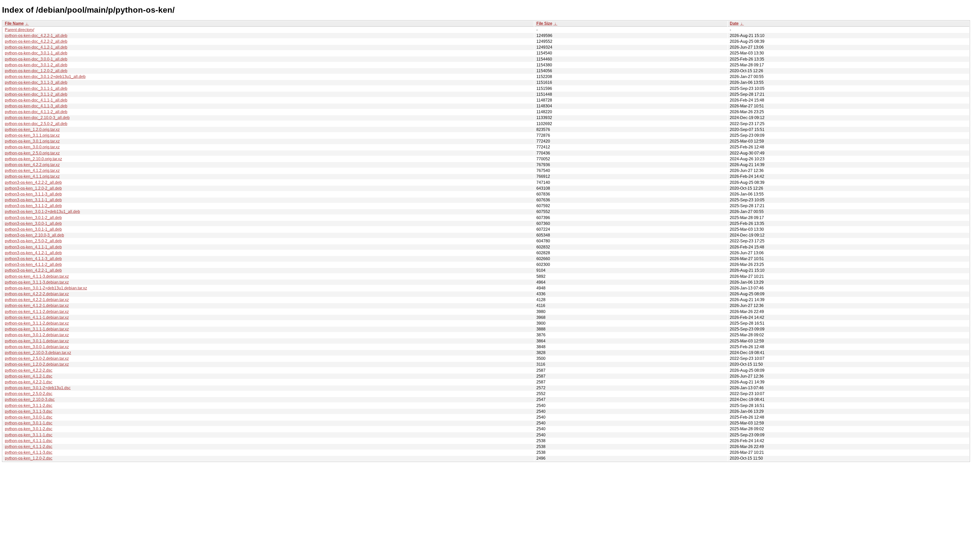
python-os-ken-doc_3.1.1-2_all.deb (36, 94)
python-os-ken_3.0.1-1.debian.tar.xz (37, 341)
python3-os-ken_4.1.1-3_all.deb (33, 259)
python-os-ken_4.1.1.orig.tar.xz (32, 176)
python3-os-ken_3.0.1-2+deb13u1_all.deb (42, 211)
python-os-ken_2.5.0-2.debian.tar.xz (37, 358)
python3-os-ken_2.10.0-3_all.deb (34, 235)
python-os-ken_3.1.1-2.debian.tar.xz (37, 323)
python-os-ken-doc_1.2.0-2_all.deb (36, 71)
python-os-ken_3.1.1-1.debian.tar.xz (37, 329)
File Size (544, 23)
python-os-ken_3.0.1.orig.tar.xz (32, 141)
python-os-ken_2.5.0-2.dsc (28, 394)
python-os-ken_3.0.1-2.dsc (28, 429)
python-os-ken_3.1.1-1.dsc (28, 435)
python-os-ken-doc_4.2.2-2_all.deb (36, 41)
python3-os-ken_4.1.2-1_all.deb (33, 253)
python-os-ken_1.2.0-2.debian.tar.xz (37, 364)
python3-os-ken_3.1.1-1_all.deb (33, 200)
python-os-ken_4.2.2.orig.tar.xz (32, 165)
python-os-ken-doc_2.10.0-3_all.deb (37, 117)
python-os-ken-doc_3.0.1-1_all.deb (36, 53)
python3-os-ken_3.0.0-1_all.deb (33, 223)
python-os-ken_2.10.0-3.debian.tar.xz (38, 352)
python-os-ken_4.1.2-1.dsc (28, 376)
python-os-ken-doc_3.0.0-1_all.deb (36, 59)
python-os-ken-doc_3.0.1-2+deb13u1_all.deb (45, 76)
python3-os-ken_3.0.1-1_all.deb (33, 229)
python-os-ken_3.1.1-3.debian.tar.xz (37, 282)
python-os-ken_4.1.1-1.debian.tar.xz (37, 317)
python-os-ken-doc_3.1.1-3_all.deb (36, 82)
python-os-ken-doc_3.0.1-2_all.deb (36, 65)
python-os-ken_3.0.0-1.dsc (28, 417)
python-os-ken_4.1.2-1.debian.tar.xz (37, 305)
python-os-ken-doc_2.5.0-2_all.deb (36, 124)
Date (734, 23)
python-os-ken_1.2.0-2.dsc (28, 458)
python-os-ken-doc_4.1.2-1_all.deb (36, 47)
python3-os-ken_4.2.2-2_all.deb (33, 182)
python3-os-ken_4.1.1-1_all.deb (33, 247)
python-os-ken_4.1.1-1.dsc (28, 441)
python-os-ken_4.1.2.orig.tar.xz (32, 170)
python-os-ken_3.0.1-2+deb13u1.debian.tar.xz (46, 288)
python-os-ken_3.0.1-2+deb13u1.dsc (38, 388)
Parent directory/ (19, 30)
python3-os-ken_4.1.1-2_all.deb (33, 264)
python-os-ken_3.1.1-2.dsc (28, 405)
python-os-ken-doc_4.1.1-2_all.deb (36, 112)
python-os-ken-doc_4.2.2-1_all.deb (36, 35)
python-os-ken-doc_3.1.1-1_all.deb (36, 88)
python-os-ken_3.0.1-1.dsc (28, 423)
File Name (14, 23)
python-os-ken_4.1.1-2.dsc (28, 446)
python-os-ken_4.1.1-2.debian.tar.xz (37, 311)
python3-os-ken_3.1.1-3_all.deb (33, 194)
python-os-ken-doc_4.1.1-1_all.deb (36, 100)
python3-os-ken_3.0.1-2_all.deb (33, 218)
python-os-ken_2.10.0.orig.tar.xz (33, 159)
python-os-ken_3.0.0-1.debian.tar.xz (37, 347)
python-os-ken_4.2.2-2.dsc (28, 370)
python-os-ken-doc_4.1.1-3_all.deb (36, 106)
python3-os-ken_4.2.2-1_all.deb (33, 270)
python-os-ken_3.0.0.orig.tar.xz (32, 147)
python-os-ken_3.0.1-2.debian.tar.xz (37, 335)
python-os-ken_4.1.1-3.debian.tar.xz (37, 276)
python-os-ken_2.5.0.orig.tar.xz (32, 153)
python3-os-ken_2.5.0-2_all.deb (33, 241)
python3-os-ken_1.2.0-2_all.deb (33, 188)
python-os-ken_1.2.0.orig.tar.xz (32, 129)
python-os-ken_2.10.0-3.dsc (30, 399)
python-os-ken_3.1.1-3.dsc (28, 411)
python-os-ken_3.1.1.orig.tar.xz (32, 135)
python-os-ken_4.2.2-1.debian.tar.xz (37, 300)
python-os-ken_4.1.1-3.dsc (28, 452)
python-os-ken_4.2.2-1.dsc (28, 382)
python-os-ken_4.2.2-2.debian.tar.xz (37, 294)
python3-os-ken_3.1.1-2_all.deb (33, 206)
